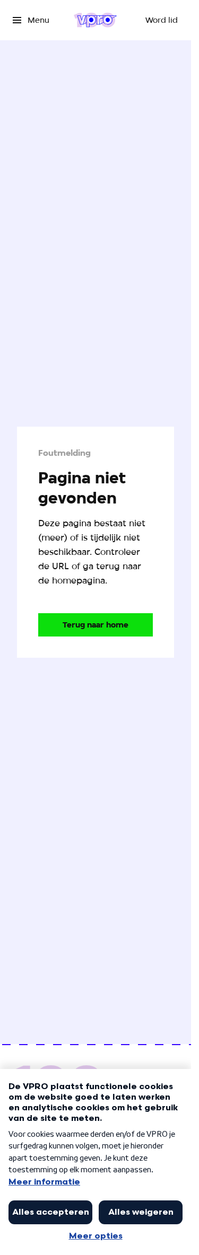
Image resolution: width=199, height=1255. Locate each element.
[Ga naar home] (95, 20)
